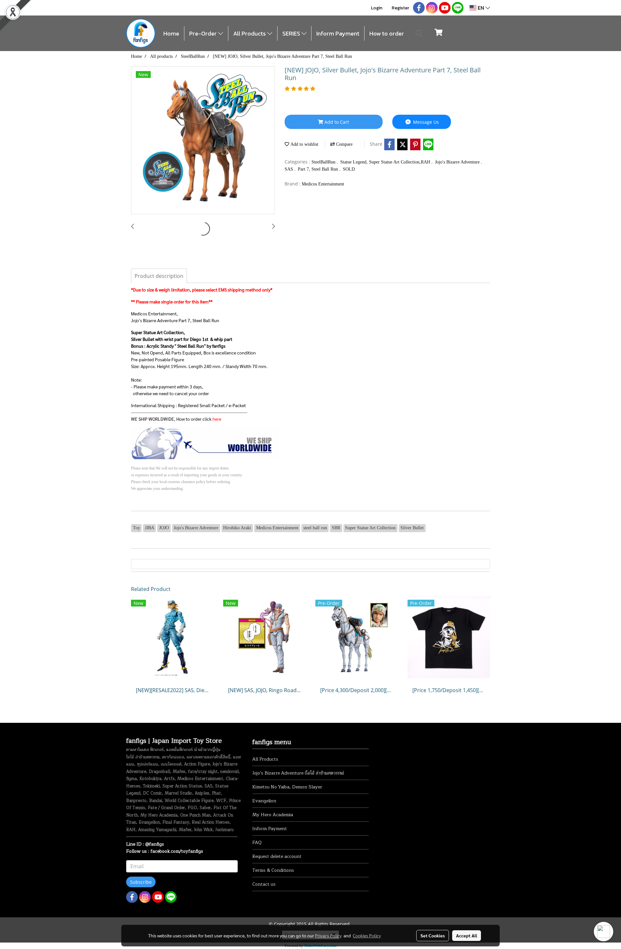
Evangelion (264, 801)
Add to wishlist (303, 144)
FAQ (257, 842)
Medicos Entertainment (323, 184)
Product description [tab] (159, 275)
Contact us (264, 884)
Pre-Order (203, 33)
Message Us (425, 122)
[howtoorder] (205, 443)
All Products (250, 33)
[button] (419, 33)
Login (376, 8)
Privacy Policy (328, 935)
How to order (386, 33)
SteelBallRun (324, 162)
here (216, 419)
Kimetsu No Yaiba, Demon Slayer (287, 787)
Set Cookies (432, 935)
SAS (289, 169)
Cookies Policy (367, 935)
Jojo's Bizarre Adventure (458, 162)
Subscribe (141, 882)
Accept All (466, 935)
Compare (344, 144)
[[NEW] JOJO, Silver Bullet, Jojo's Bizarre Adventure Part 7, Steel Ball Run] (203, 141)
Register (400, 8)
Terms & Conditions (273, 870)
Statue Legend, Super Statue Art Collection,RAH (385, 162)
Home (171, 33)
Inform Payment (337, 33)
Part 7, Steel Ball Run (318, 169)
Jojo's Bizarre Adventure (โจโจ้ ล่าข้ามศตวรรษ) (298, 773)
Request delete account (276, 856)
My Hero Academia (272, 814)
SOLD (349, 169)
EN (480, 8)
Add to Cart (336, 122)
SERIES (291, 33)
